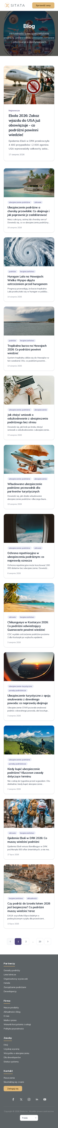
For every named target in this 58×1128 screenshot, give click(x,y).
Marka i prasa (10, 1020)
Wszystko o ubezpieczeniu (16, 1053)
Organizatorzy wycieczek (16, 978)
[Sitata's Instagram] (29, 1099)
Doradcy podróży (12, 970)
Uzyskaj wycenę (11, 1049)
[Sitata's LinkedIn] (37, 1099)
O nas (6, 1016)
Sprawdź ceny (43, 5)
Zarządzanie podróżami (15, 987)
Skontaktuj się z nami (14, 1082)
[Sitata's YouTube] (44, 1099)
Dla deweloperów (12, 1057)
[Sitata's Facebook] (13, 1099)
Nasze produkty (11, 1007)
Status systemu (11, 1061)
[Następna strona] (48, 941)
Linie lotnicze (10, 974)
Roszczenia (9, 1077)
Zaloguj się (12, 1088)
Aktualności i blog (12, 1011)
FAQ (6, 1044)
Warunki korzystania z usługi (17, 1024)
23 (40, 941)
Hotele (7, 983)
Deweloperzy (10, 991)
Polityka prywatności (14, 1028)
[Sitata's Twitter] (21, 1099)
